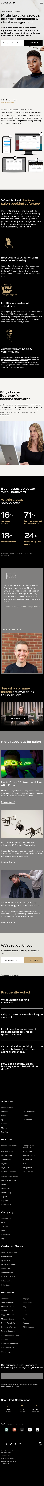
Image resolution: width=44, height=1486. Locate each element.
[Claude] (14, 1429)
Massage (4, 1128)
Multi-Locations (29, 1112)
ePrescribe (27, 1160)
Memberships (6, 1192)
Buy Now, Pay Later (9, 1180)
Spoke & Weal (6, 1260)
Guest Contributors (8, 1323)
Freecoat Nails (7, 1273)
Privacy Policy (19, 1386)
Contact (4, 1340)
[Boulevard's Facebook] (2, 1444)
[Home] (8, 2)
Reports (4, 1201)
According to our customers (10, 975)
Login (3, 1239)
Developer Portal (8, 1348)
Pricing (4, 1231)
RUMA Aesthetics (8, 1265)
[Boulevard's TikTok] (11, 1444)
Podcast (26, 1323)
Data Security (28, 1172)
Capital (4, 1197)
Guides (25, 1311)
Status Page (6, 1352)
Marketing (5, 1184)
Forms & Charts (29, 1155)
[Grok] (37, 1429)
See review (15, 718)
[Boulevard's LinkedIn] (15, 1444)
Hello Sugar (5, 1285)
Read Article (6, 802)
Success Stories (8, 1307)
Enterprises (27, 1120)
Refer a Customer (8, 1331)
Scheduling (27, 1151)
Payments (5, 1168)
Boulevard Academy (9, 1344)
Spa (2, 1120)
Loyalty (4, 1164)
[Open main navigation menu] (41, 2)
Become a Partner (8, 1327)
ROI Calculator (28, 1327)
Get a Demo (33, 43)
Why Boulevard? (7, 1303)
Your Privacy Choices (7, 1458)
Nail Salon (5, 1132)
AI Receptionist (7, 1151)
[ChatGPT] (6, 1429)
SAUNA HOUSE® (8, 1277)
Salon (3, 1116)
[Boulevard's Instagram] (6, 1444)
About (3, 1222)
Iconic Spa (5, 1269)
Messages (5, 1188)
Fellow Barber (6, 1281)
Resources (27, 1303)
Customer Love (7, 1311)
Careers (4, 1226)
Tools (25, 1315)
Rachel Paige (6, 1256)
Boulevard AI (6, 1205)
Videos (25, 1319)
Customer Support (8, 1172)
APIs (25, 1164)
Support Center (7, 1315)
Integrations (27, 1168)
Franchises (27, 1116)
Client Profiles (6, 1160)
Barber (4, 1124)
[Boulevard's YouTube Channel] (20, 1444)
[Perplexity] (22, 1429)
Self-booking (6, 1155)
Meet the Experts (8, 1319)
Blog (24, 1307)
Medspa (4, 1112)
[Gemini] (30, 1429)
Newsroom (5, 1235)
